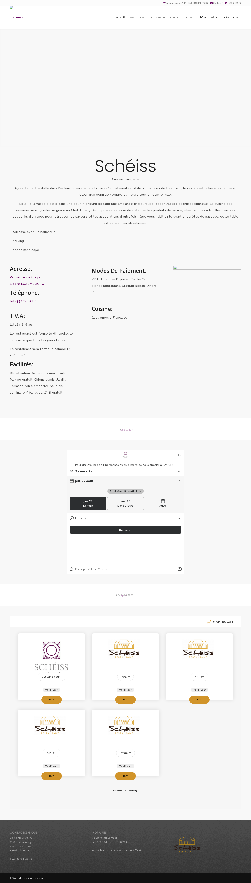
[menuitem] (120, 17)
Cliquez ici (24, 850)
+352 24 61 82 (234, 2)
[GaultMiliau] (207, 275)
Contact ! (218, 2)
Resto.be (38, 877)
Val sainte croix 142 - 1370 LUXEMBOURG (186, 2)
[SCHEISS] (16, 17)
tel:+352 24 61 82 (23, 301)
